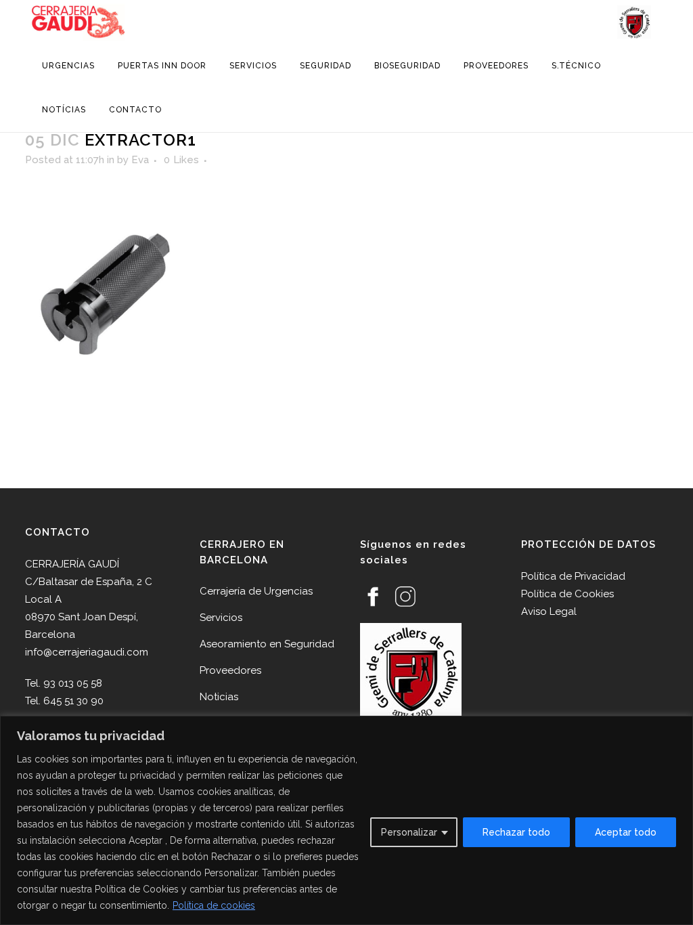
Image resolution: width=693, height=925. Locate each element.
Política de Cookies (567, 594)
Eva (140, 160)
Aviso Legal (549, 611)
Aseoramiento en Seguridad (267, 644)
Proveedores (230, 670)
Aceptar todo (625, 832)
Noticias (219, 697)
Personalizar (409, 832)
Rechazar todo (516, 832)
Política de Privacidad (573, 576)
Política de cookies (214, 905)
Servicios (221, 617)
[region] (346, 820)
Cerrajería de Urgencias (256, 591)
